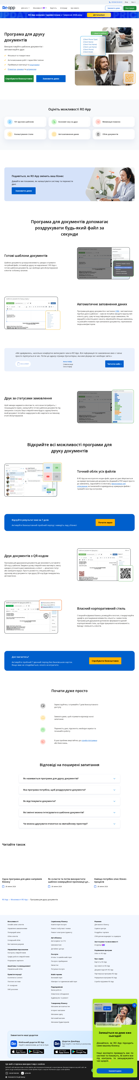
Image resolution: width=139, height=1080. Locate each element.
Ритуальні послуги (58, 969)
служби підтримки (89, 740)
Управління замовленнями (17, 928)
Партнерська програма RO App (105, 974)
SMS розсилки (13, 989)
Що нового (75, 8)
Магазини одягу (57, 1014)
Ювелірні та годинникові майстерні (64, 981)
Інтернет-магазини (58, 1010)
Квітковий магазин (58, 1018)
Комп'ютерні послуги (58, 924)
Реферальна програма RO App (105, 978)
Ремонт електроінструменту (61, 932)
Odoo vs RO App (100, 953)
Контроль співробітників (17, 953)
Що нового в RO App (102, 966)
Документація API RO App (103, 970)
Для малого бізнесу (101, 924)
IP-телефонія (12, 985)
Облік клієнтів (13, 936)
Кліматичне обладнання (60, 994)
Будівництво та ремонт (59, 998)
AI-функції (98, 945)
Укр (132, 2)
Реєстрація (130, 8)
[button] (46, 1077)
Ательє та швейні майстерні (61, 957)
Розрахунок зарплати (15, 960)
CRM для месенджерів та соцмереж (107, 936)
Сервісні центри (100, 928)
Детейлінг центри (57, 949)
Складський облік (14, 940)
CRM (117, 311)
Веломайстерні (56, 978)
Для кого (24, 8)
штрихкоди (31, 69)
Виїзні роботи (56, 990)
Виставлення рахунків (16, 944)
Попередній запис (14, 932)
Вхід (126, 2)
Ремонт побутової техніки (61, 928)
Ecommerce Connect (15, 978)
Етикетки (12, 69)
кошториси (34, 65)
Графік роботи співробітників (18, 957)
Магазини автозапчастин (60, 1006)
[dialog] (69, 1070)
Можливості (37, 8)
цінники (20, 69)
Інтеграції (63, 8)
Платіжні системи (14, 981)
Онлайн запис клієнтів (16, 924)
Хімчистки (54, 965)
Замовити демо (114, 8)
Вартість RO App (100, 962)
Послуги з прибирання (59, 961)
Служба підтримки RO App (104, 981)
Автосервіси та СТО (58, 941)
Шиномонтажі (56, 945)
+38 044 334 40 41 (116, 2)
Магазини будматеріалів (60, 1022)
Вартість (53, 8)
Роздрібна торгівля (101, 932)
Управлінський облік (15, 969)
